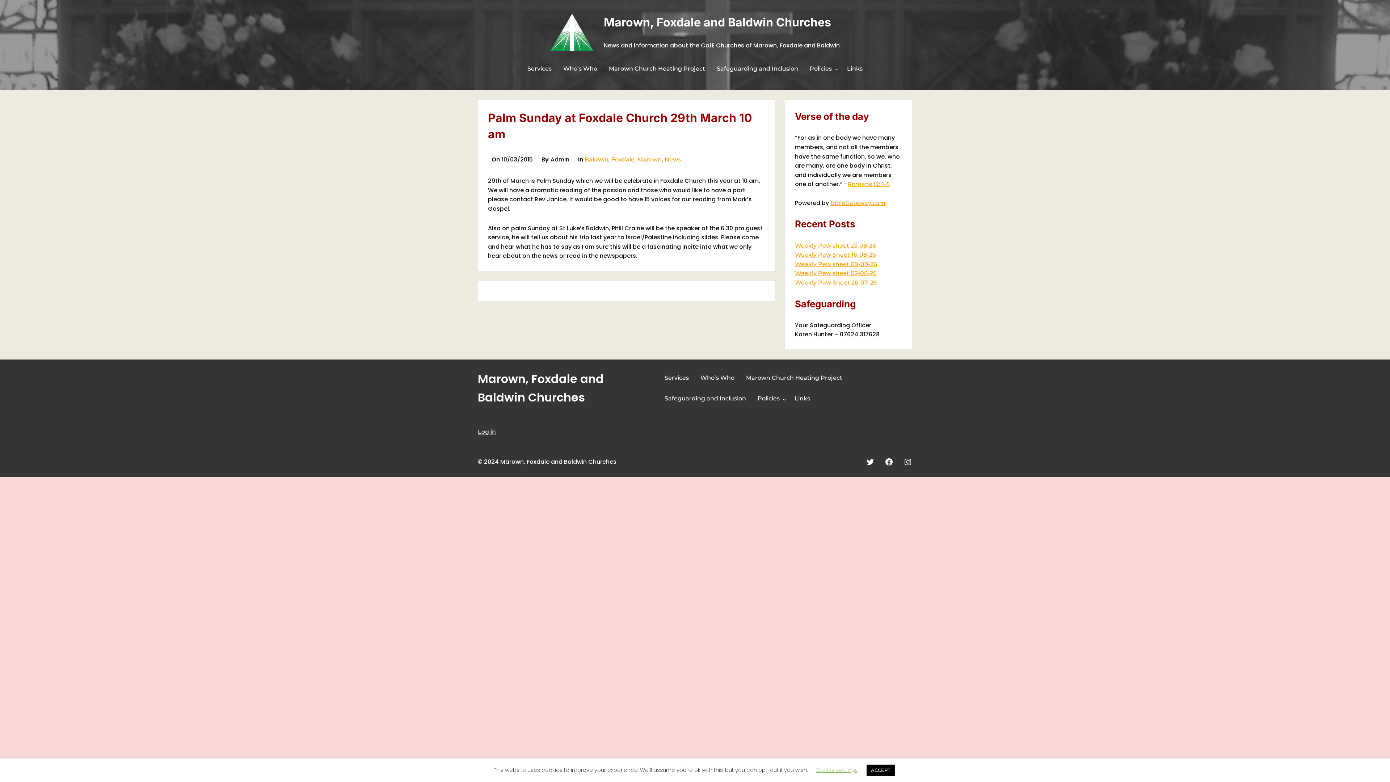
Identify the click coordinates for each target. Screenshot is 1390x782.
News (673, 159)
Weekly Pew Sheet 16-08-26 (835, 254)
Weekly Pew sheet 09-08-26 (836, 264)
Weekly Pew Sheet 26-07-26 (836, 282)
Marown (649, 159)
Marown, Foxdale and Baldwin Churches (717, 22)
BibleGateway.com (857, 202)
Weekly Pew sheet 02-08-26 (836, 273)
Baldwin (596, 159)
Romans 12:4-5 (868, 184)
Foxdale (623, 159)
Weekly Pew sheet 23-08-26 (835, 245)
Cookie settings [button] (837, 769)
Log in (487, 431)
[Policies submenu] (836, 69)
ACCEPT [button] (880, 770)
